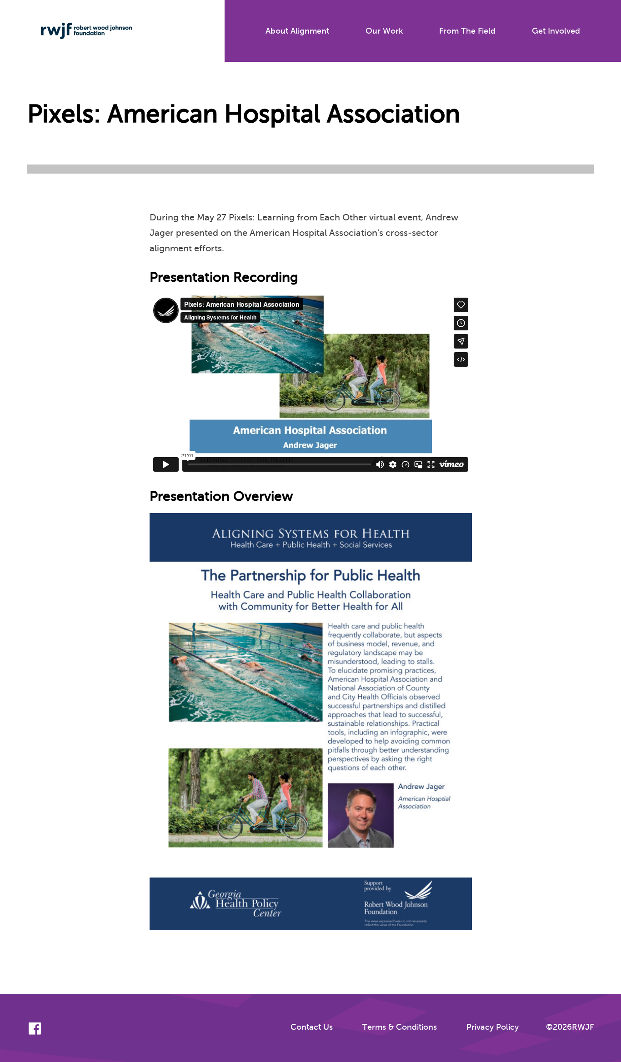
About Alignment (297, 30)
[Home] (79, 31)
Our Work (384, 30)
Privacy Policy (492, 1027)
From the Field (467, 30)
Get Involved (556, 30)
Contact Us (311, 1027)
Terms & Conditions (399, 1027)
